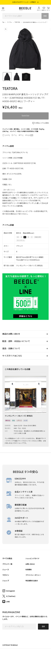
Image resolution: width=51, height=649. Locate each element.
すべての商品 (7, 558)
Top (3, 22)
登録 (43, 626)
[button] (25, 334)
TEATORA (17, 22)
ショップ (5, 580)
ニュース (5, 569)
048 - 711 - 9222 (20, 428)
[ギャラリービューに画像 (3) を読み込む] (26, 76)
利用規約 (29, 569)
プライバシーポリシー (33, 575)
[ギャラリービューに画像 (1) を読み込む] (7, 76)
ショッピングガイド (32, 558)
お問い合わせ (30, 564)
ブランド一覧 (7, 564)
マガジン (5, 575)
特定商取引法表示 (32, 580)
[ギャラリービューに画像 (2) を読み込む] (16, 76)
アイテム (9, 22)
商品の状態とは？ (28, 233)
